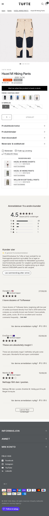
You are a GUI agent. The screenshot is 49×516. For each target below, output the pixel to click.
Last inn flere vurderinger (24, 410)
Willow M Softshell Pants (26, 180)
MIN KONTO (9, 447)
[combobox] (42, 4)
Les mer (23, 317)
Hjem (3, 11)
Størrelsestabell (9, 138)
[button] (5, 97)
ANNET (6, 439)
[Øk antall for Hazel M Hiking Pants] (10, 117)
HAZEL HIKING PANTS (21, 11)
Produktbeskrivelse (11, 126)
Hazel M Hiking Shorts (24, 162)
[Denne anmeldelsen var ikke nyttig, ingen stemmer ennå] (44, 326)
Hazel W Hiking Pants (24, 171)
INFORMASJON (11, 430)
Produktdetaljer (9, 132)
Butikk (10, 11)
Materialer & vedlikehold (13, 144)
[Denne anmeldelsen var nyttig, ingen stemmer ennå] (40, 326)
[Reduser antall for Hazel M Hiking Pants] (3, 117)
